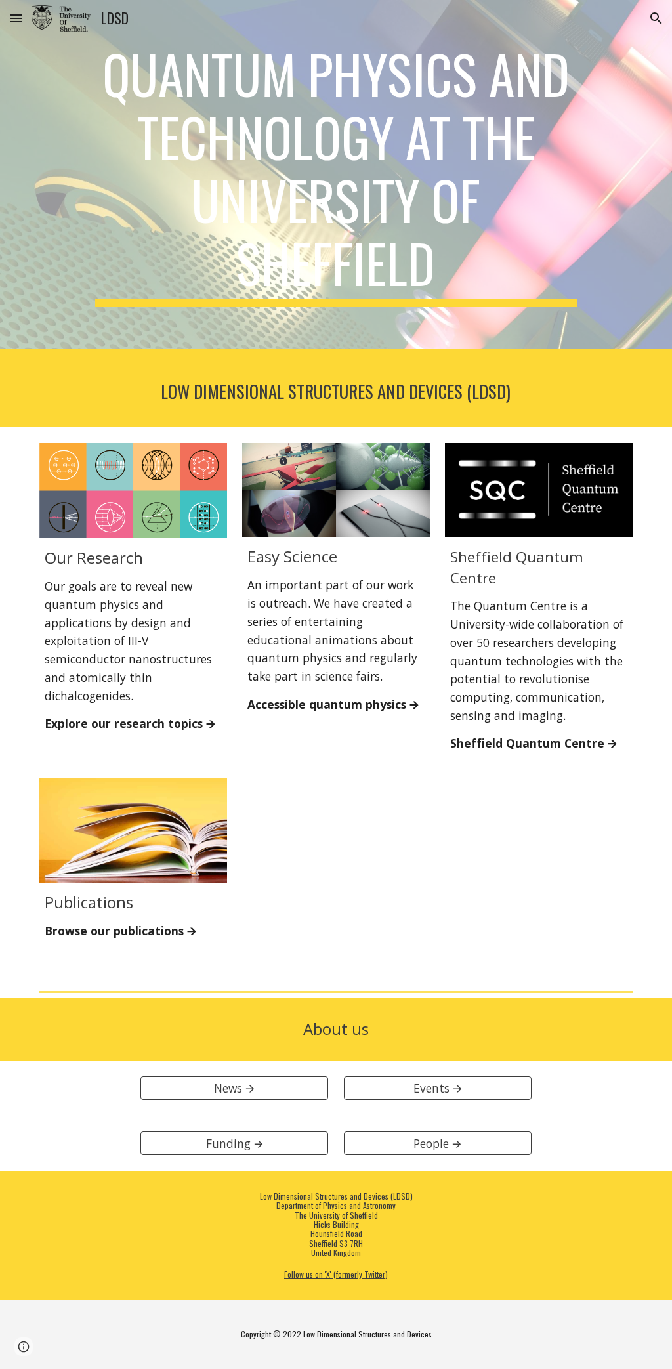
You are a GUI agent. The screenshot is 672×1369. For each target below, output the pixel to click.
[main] (336, 174)
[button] (16, 18)
